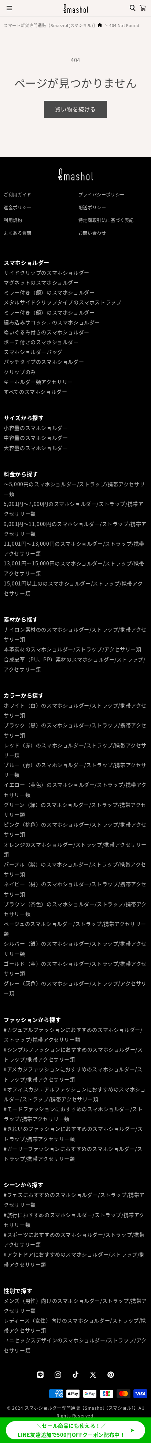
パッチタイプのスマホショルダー (44, 361)
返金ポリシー (18, 207)
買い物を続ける (75, 109)
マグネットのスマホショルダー (41, 282)
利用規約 (13, 220)
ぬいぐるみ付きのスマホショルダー (46, 332)
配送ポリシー (92, 207)
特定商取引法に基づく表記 (106, 220)
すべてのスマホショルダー (35, 391)
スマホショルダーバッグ (33, 351)
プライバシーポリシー (101, 194)
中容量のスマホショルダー (36, 437)
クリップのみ (20, 371)
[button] (142, 8)
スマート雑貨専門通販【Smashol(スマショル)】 (50, 25)
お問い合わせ (92, 233)
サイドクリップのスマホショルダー (46, 272)
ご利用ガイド (18, 194)
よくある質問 (18, 233)
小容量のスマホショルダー (36, 427)
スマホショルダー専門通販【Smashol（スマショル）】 (82, 1408)
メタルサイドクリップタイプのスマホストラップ (62, 302)
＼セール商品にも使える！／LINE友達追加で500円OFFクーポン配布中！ (71, 1430)
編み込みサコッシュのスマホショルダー (52, 322)
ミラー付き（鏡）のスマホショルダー (49, 292)
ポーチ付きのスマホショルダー (41, 342)
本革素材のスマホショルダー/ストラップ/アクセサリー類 (72, 649)
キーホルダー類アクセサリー (38, 381)
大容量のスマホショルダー (36, 447)
